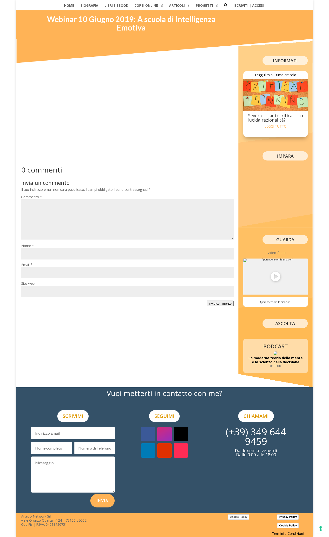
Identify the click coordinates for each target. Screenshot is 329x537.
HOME (69, 6)
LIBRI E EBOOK (116, 6)
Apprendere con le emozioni (275, 302)
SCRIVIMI (73, 416)
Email (27, 264)
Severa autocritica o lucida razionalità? (275, 118)
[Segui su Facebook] (148, 434)
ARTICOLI (177, 6)
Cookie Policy (238, 516)
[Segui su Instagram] (164, 434)
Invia (102, 501)
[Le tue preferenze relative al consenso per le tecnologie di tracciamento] (320, 528)
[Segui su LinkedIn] (148, 450)
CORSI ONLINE (146, 6)
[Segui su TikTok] (181, 450)
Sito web (28, 283)
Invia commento (220, 303)
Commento (31, 197)
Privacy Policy (288, 516)
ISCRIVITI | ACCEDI (249, 6)
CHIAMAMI (256, 416)
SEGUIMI (164, 416)
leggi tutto (275, 126)
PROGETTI (204, 6)
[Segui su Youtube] (164, 450)
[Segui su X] (181, 434)
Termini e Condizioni (288, 533)
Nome (27, 245)
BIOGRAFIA (89, 6)
